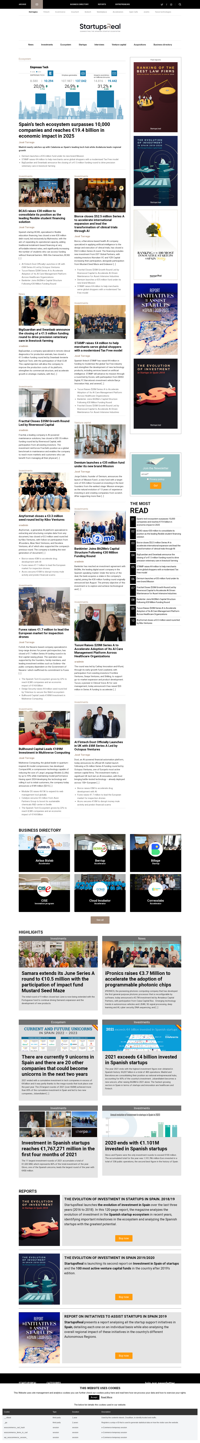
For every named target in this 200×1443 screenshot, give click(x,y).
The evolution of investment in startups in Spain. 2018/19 (119, 1199)
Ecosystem (65, 44)
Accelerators (118, 12)
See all (100, 919)
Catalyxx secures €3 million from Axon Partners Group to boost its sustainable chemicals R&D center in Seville (41, 801)
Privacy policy (156, 479)
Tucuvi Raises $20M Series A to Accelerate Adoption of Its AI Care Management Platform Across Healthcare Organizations (44, 273)
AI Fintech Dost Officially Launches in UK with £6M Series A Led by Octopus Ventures (98, 745)
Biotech (88, 12)
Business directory (79, 4)
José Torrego (26, 142)
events (146, 12)
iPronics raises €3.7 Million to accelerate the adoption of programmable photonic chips (138, 979)
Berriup (100, 860)
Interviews (99, 44)
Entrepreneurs (122, 4)
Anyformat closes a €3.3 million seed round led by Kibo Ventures (42, 517)
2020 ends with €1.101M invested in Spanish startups (136, 1146)
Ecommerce (60, 12)
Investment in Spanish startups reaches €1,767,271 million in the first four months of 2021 (58, 1148)
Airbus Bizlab (44, 860)
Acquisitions (140, 44)
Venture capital (119, 44)
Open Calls (133, 12)
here (113, 1392)
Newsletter (37, 4)
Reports (102, 4)
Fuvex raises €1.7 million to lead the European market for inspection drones (44, 633)
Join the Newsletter (156, 468)
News (31, 44)
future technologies (163, 12)
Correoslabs (155, 900)
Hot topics (33, 12)
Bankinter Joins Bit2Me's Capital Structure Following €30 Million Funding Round (156, 600)
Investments (47, 44)
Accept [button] (94, 1397)
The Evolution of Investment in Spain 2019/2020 (109, 1258)
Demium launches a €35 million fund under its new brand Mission (53, 156)
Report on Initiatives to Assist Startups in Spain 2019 (115, 1316)
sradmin (23, 346)
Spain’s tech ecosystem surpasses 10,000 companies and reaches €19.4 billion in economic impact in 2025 (64, 130)
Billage (155, 860)
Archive (22, 4)
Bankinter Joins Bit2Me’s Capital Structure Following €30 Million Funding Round (96, 552)
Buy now (124, 1238)
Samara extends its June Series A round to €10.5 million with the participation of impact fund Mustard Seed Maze (58, 981)
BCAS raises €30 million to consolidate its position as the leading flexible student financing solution (42, 216)
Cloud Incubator (100, 900)
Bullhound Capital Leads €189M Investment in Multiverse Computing (44, 750)
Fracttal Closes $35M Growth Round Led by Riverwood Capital (44, 423)
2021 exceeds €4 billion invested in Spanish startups (141, 1060)
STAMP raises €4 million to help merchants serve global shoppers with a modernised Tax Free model (70, 159)
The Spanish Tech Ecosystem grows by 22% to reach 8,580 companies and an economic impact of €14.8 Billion (44, 682)
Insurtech (75, 12)
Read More (106, 1397)
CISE (44, 900)
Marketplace (102, 12)
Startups (83, 44)
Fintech (46, 12)
